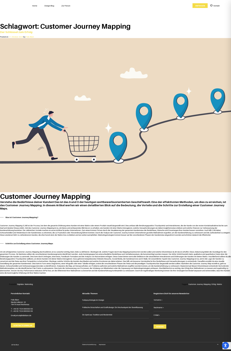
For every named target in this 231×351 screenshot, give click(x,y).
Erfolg (213, 284)
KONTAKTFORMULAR (23, 325)
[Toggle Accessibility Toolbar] (225, 345)
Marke (219, 284)
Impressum (102, 344)
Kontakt (216, 6)
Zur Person (65, 6)
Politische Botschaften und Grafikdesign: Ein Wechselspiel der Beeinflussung (112, 307)
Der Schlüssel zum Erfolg (16, 32)
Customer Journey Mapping (199, 284)
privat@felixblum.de (23, 315)
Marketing (29, 284)
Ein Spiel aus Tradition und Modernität (97, 315)
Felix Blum (30, 37)
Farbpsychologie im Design (93, 300)
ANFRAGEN (200, 6)
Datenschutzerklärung (89, 344)
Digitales (20, 284)
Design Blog (49, 6)
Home (34, 6)
